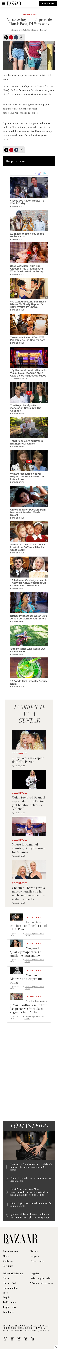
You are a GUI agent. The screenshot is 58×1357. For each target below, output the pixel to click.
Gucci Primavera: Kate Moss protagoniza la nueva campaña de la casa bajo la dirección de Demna (29, 1192)
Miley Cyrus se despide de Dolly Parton (28, 759)
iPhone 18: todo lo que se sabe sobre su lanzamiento (30, 1179)
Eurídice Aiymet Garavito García (34, 934)
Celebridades (29, 14)
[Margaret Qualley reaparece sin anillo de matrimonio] (16, 943)
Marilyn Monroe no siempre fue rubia (26, 979)
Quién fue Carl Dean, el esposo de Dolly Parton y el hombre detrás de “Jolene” (28, 803)
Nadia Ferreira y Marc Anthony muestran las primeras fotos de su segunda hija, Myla (28, 1007)
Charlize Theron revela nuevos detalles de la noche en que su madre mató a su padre (28, 893)
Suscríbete (48, 3)
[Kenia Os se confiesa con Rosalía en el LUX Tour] (16, 917)
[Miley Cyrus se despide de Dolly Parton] (29, 739)
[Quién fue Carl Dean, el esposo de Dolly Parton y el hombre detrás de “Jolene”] (29, 779)
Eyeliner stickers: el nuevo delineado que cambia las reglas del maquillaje (30, 1215)
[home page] (14, 3)
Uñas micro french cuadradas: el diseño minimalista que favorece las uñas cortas (31, 1167)
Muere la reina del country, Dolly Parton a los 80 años (28, 848)
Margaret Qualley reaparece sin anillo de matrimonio (25, 952)
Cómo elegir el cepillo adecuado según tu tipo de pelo (31, 1204)
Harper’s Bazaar (39, 29)
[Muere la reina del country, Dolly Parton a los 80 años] (29, 826)
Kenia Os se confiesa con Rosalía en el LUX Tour (28, 926)
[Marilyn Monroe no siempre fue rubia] (16, 970)
